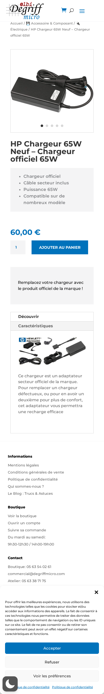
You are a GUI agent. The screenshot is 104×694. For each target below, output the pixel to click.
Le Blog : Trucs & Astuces (30, 493)
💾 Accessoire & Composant (49, 23)
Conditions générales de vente (36, 472)
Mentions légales (23, 465)
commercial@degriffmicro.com (36, 574)
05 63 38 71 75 (34, 581)
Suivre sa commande (27, 530)
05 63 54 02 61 (39, 566)
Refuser (52, 662)
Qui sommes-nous (24, 486)
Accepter (52, 648)
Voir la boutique (22, 516)
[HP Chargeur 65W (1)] (52, 131)
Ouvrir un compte (24, 523)
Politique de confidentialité (29, 687)
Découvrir (28, 316)
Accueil (16, 23)
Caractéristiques (35, 326)
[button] (96, 592)
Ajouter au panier (60, 247)
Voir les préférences (52, 676)
